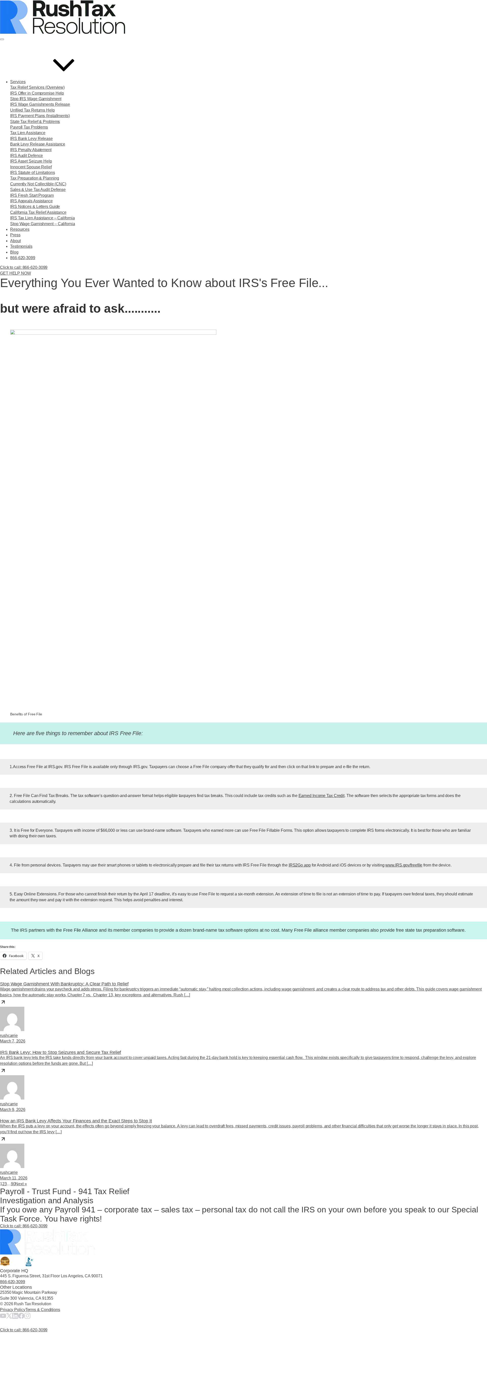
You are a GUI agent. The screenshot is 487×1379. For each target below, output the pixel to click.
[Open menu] (2, 39)
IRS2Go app (300, 865)
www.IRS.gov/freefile (403, 865)
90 (13, 1184)
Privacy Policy (12, 1309)
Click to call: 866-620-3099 (23, 1226)
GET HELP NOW (15, 273)
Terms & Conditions (42, 1309)
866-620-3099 (12, 1282)
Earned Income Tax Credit (322, 795)
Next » (21, 1184)
